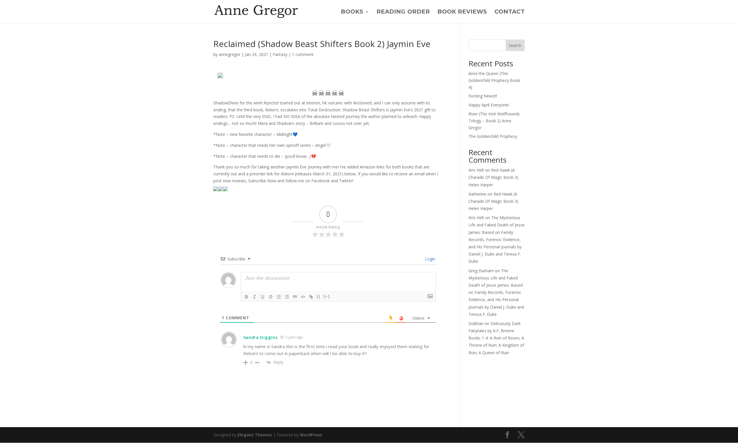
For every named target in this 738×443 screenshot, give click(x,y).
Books (352, 12)
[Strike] (271, 296)
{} (319, 296)
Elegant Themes (255, 435)
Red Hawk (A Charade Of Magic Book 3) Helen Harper (493, 177)
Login (429, 259)
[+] (326, 296)
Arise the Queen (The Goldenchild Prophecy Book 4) (494, 80)
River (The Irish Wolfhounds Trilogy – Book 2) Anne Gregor (494, 120)
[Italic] (255, 296)
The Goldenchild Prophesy (492, 136)
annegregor (229, 54)
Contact (509, 12)
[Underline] (263, 296)
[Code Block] (303, 296)
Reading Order (403, 12)
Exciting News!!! (482, 96)
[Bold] (246, 296)
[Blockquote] (295, 296)
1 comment (303, 54)
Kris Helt (476, 170)
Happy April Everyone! (488, 105)
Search (515, 45)
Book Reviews (462, 12)
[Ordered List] (279, 296)
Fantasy (280, 54)
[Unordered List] (287, 296)
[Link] (311, 296)
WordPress (311, 435)
